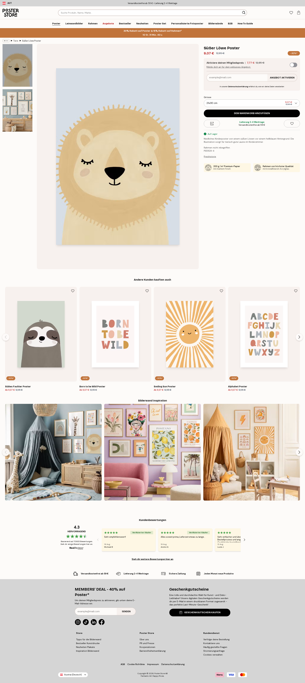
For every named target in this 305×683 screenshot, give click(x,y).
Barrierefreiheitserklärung (153, 650)
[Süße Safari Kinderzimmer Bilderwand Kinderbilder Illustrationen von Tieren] (53, 452)
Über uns (144, 639)
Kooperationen (147, 647)
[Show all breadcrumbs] (6, 40)
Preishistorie (210, 156)
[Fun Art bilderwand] (152, 452)
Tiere (15, 40)
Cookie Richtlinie (136, 664)
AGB (123, 664)
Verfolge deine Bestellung (216, 639)
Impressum (153, 664)
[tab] (291, 13)
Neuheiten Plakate (85, 647)
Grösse (207, 97)
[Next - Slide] (299, 337)
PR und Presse (147, 643)
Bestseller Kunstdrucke (88, 643)
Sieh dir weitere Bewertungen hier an (152, 559)
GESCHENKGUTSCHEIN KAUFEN (202, 612)
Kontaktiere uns (211, 643)
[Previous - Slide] (6, 337)
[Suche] (244, 13)
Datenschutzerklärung (238, 86)
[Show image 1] (17, 65)
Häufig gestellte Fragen (215, 647)
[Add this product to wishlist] (292, 123)
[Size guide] (212, 123)
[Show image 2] (17, 110)
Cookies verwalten (213, 654)
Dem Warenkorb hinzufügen (252, 113)
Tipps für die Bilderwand (88, 639)
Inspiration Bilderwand (87, 650)
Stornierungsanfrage (214, 650)
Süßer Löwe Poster (31, 40)
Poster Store (159, 673)
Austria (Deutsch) (73, 674)
